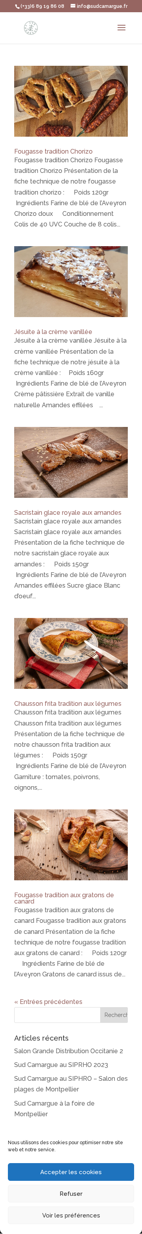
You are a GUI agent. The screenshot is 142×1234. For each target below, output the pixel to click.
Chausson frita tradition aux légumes (67, 703)
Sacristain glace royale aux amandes (67, 512)
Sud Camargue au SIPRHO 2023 (61, 1065)
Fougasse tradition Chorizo (53, 151)
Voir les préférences (71, 1215)
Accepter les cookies (71, 1172)
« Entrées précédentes (48, 1002)
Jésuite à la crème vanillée (53, 332)
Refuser (71, 1193)
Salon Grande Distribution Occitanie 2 (68, 1051)
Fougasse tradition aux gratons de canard (64, 898)
